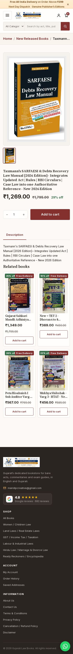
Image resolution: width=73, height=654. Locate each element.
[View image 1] (9, 155)
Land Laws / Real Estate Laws (21, 530)
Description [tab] (14, 235)
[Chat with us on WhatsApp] (65, 646)
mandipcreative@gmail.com (24, 487)
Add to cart (50, 214)
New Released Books (32, 39)
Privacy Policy (11, 619)
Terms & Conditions (15, 613)
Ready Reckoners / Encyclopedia (23, 556)
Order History (11, 578)
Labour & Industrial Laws (18, 543)
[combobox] (42, 26)
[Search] (65, 26)
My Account (10, 572)
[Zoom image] (36, 99)
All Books (8, 518)
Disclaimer (9, 632)
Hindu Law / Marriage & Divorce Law (25, 549)
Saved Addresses (14, 584)
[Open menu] (7, 15)
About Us (8, 600)
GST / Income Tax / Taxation (20, 537)
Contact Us (10, 606)
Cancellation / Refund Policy (20, 626)
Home (7, 39)
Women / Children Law (17, 524)
